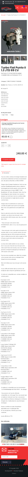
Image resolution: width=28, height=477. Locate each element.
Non (12, 115)
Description (6, 173)
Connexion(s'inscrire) (9, 3)
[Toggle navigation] (26, 8)
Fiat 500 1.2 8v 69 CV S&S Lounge (14, 444)
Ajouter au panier (9, 159)
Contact (14, 473)
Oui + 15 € (5, 115)
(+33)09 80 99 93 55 (21, 2)
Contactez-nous (8, 2)
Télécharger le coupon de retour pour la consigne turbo (13, 165)
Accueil (3, 15)
